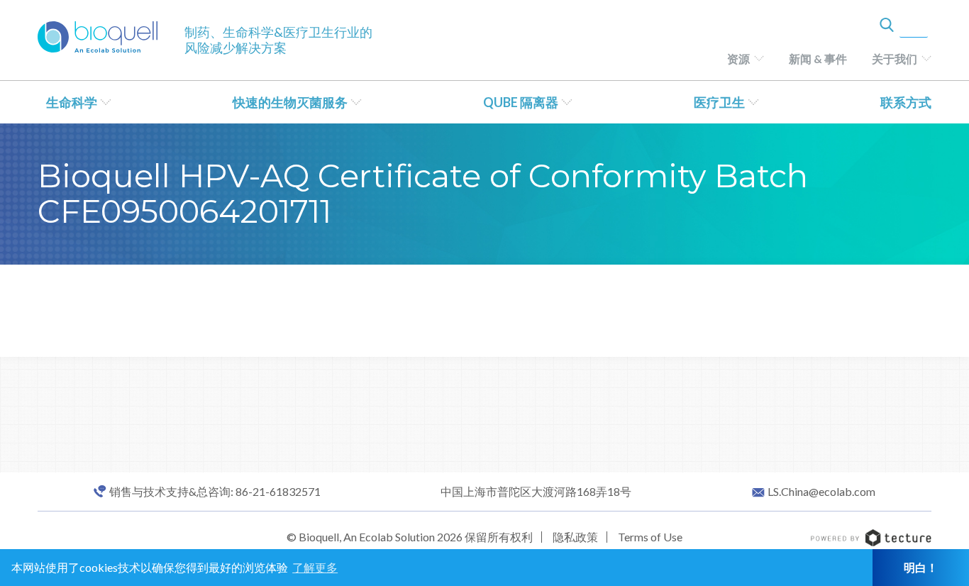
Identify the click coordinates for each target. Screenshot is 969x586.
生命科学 (71, 102)
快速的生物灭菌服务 (290, 102)
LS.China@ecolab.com (821, 491)
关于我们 (894, 58)
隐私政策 (575, 536)
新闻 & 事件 (818, 58)
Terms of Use (650, 536)
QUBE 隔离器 (520, 102)
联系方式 (905, 102)
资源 (738, 58)
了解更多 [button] (315, 567)
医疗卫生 (719, 102)
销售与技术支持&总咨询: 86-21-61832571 (215, 491)
